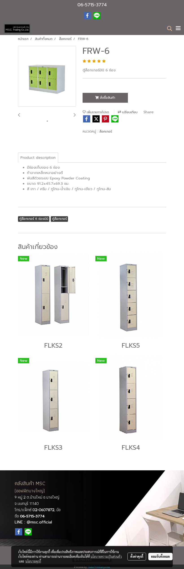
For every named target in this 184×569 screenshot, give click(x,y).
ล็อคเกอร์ (105, 131)
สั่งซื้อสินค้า (107, 97)
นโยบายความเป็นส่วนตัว (106, 556)
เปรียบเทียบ (129, 112)
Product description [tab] (38, 157)
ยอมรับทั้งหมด (160, 556)
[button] (168, 28)
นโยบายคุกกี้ (33, 561)
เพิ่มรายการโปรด (97, 112)
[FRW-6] (47, 76)
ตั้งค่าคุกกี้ (136, 556)
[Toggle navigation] (178, 28)
